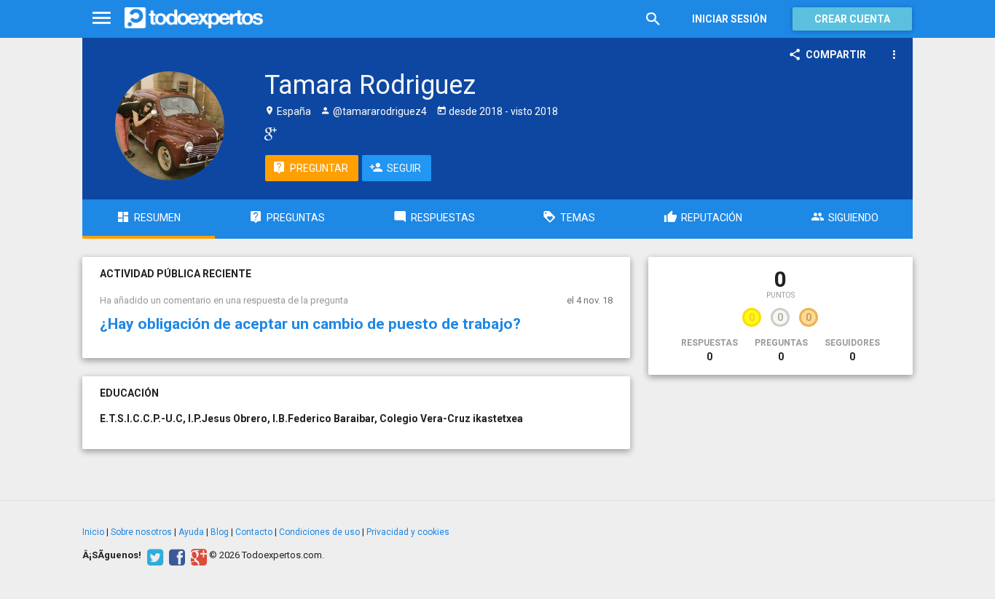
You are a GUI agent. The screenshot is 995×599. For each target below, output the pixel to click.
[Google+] (197, 555)
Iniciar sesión (729, 19)
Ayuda (191, 532)
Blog (220, 532)
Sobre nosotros (141, 532)
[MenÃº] (101, 18)
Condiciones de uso (319, 532)
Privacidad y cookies (407, 532)
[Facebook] (175, 555)
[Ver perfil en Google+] (267, 133)
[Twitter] (153, 555)
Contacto (253, 532)
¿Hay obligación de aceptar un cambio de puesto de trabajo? (310, 324)
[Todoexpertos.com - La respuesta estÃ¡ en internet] (194, 18)
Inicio (93, 532)
